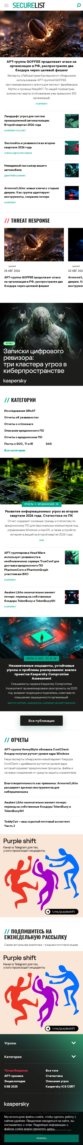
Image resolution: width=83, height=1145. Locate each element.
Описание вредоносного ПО (24, 430)
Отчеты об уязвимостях (21, 417)
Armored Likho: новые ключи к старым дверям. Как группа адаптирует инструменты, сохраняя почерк (31, 192)
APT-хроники (13, 1076)
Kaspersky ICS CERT (60, 1086)
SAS (49, 443)
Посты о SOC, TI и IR (18, 443)
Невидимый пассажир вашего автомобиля (25, 168)
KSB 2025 (11, 1086)
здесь (50, 1129)
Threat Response (16, 1070)
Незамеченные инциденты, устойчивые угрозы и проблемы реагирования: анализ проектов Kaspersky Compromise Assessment (41, 671)
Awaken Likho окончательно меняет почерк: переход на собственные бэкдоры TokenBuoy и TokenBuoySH (29, 596)
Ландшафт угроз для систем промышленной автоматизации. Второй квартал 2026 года (27, 120)
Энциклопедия (14, 1081)
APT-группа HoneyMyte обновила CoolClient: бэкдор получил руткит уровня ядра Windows (36, 751)
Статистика (54, 1076)
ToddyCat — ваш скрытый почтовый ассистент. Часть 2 (37, 823)
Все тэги (52, 1070)
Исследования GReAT (20, 410)
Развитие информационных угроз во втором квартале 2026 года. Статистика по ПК (41, 513)
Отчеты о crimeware (18, 424)
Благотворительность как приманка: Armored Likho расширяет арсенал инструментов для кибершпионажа (41, 787)
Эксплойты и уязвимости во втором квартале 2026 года (29, 145)
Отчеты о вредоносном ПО (23, 437)
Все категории (14, 450)
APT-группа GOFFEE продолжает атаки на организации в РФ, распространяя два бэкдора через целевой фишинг (41, 65)
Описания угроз (57, 1081)
